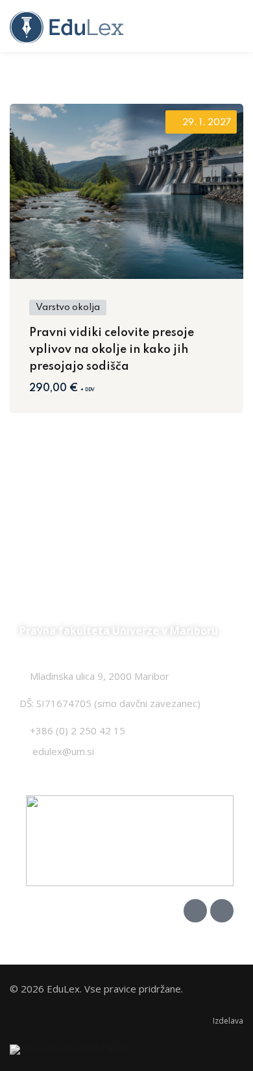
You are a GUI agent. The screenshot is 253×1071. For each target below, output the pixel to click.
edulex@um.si (63, 751)
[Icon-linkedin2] (222, 910)
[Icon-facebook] (195, 910)
